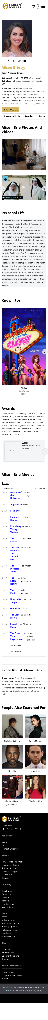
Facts (42, 116)
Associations (7, 907)
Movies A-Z (7, 875)
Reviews (5, 878)
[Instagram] (14, 61)
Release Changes (10, 871)
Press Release (8, 936)
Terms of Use (11, 990)
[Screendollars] (12, 5)
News (4, 914)
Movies (29, 116)
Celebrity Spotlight (10, 956)
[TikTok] (21, 828)
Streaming (6, 959)
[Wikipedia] (19, 61)
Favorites (33, 6)
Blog (4, 943)
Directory (6, 884)
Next (44, 188)
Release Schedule (10, 868)
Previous (3, 188)
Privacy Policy (29, 990)
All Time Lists (8, 953)
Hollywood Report (10, 930)
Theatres (6, 897)
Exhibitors (6, 894)
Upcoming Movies (10, 865)
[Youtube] (16, 828)
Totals (4, 845)
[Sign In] (38, 6)
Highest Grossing (10, 849)
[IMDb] (25, 61)
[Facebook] (3, 828)
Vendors (5, 901)
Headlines (6, 933)
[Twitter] (8, 60)
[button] (23, 69)
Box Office (7, 836)
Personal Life (12, 116)
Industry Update (9, 927)
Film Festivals (8, 904)
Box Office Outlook (10, 923)
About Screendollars (12, 966)
